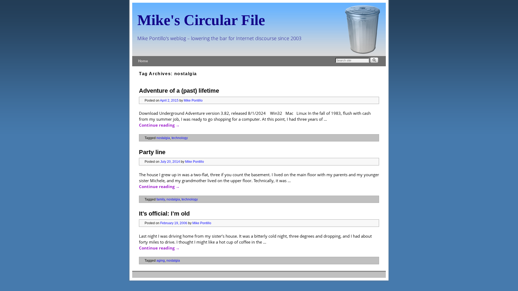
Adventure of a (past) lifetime (179, 90)
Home (143, 61)
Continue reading (159, 125)
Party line (152, 152)
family (160, 199)
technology (180, 138)
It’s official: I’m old (164, 213)
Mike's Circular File (201, 20)
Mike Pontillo (193, 100)
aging (160, 260)
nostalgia (163, 138)
